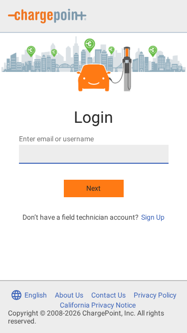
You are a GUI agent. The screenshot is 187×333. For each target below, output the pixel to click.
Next (93, 188)
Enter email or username (56, 139)
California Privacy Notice (98, 305)
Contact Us (108, 295)
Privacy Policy (155, 295)
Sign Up (153, 217)
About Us (69, 295)
